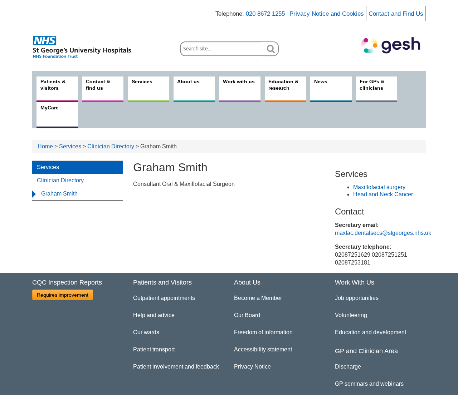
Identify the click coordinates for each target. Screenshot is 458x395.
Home (45, 146)
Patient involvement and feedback (176, 367)
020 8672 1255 (265, 13)
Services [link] (142, 81)
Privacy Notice (252, 367)
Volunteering (351, 315)
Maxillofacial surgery (379, 187)
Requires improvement (62, 295)
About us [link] (188, 81)
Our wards (146, 332)
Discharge (348, 367)
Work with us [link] (239, 81)
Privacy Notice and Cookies (326, 13)
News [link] (320, 81)
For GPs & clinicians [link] (372, 85)
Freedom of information (263, 332)
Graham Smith (59, 194)
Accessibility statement (263, 349)
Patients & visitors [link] (52, 85)
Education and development (370, 332)
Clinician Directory (110, 146)
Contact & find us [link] (98, 85)
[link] (86, 47)
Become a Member (258, 298)
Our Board (247, 315)
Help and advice (154, 315)
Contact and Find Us (396, 13)
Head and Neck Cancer (383, 194)
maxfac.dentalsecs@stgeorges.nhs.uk (383, 233)
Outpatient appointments (164, 298)
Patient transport (154, 349)
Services (70, 146)
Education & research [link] (283, 85)
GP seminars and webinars (369, 384)
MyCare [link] (49, 107)
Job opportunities (357, 298)
